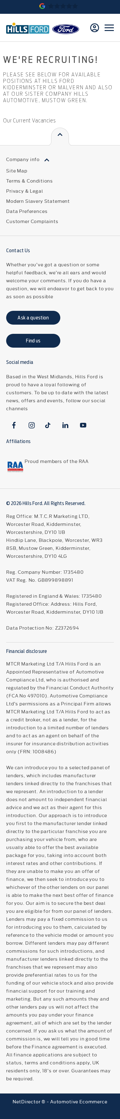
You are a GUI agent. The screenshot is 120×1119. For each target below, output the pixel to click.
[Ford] (65, 29)
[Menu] (109, 27)
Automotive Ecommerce (78, 1101)
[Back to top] (60, 136)
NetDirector (27, 1101)
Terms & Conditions (29, 180)
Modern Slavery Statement (38, 201)
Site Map (16, 170)
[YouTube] (83, 425)
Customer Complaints (32, 221)
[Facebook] (14, 425)
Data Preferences (26, 211)
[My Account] (94, 28)
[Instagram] (32, 425)
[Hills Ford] (27, 27)
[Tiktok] (48, 425)
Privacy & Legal (24, 190)
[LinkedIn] (65, 425)
